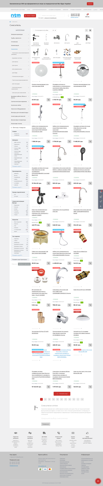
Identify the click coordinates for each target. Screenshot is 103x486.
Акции (82, 473)
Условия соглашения (55, 9)
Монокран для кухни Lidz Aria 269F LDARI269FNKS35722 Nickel (82, 211)
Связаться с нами (85, 468)
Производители (85, 471)
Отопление (14, 41)
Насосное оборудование (18, 109)
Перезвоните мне (14, 465)
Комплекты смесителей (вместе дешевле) (20, 53)
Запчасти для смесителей (19, 92)
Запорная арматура (17, 34)
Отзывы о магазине (75, 9)
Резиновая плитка (16, 123)
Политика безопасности (39, 9)
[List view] (86, 30)
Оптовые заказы (85, 466)
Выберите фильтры (24, 264)
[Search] (40, 15)
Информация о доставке (18, 9)
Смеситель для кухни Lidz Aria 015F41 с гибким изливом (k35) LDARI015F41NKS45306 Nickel (62, 169)
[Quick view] (49, 63)
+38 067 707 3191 (75, 14)
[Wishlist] (49, 66)
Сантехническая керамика (19, 101)
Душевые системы (17, 58)
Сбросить (14, 264)
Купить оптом (87, 9)
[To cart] (48, 99)
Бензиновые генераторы (18, 120)
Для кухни (15, 65)
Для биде (14, 72)
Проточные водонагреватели (20, 80)
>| (82, 399)
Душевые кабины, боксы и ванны (18, 97)
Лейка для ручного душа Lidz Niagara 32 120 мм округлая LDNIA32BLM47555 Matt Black (82, 169)
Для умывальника (17, 69)
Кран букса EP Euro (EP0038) (82, 289)
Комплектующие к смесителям (16, 88)
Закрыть (90, 3)
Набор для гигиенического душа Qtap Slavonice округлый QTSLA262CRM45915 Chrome (62, 253)
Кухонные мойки (16, 105)
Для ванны (15, 61)
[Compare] (49, 69)
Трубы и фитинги (16, 38)
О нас (28, 9)
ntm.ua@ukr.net (42, 466)
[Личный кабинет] (100, 206)
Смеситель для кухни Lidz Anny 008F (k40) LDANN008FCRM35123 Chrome (62, 291)
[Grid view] (90, 30)
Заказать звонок (74, 17)
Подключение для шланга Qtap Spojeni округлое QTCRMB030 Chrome (60, 333)
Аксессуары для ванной (18, 116)
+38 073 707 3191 (75, 15)
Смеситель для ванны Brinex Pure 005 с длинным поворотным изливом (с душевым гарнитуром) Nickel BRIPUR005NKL (61, 375)
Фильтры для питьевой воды (19, 112)
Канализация (15, 45)
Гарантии (65, 9)
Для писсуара (16, 83)
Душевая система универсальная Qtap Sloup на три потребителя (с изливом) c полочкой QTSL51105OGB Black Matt (41, 375)
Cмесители (14, 49)
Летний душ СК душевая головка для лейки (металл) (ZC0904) (82, 333)
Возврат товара (85, 470)
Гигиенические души (17, 76)
